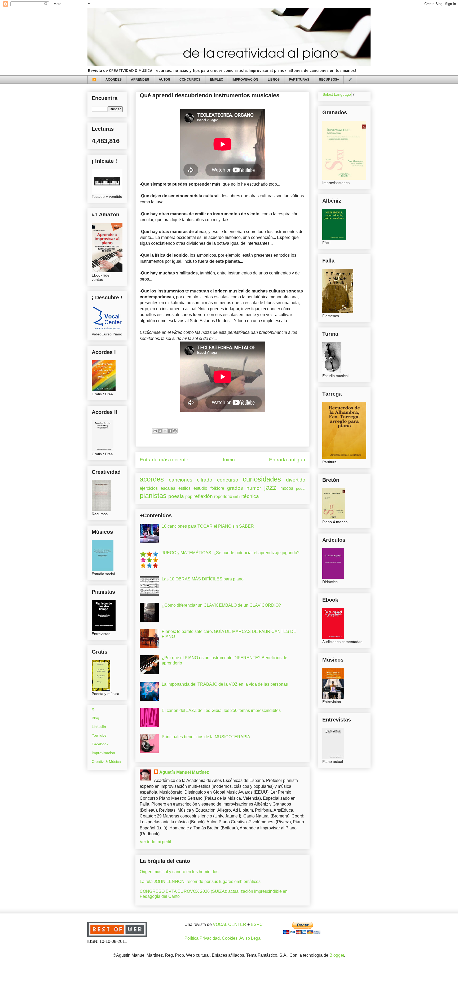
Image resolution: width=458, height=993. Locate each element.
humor (253, 488)
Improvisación (103, 753)
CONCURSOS (189, 79)
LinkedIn (99, 726)
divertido (295, 480)
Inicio (229, 459)
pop (188, 496)
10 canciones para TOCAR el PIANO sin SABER (208, 526)
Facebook (100, 744)
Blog (95, 718)
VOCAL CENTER (229, 924)
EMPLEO (216, 79)
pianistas (153, 495)
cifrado (204, 480)
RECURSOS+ (329, 79)
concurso (227, 480)
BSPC (257, 924)
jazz (270, 487)
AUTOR (164, 79)
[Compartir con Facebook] (170, 431)
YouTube (99, 735)
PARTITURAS (299, 79)
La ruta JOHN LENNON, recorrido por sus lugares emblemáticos (200, 881)
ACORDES (113, 79)
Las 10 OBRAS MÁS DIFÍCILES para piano (203, 579)
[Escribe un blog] (159, 431)
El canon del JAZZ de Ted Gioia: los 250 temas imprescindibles (221, 710)
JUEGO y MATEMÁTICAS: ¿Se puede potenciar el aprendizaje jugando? (231, 552)
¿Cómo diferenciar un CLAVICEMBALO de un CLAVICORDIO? (221, 605)
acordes (152, 479)
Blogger (336, 955)
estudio (200, 488)
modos (286, 488)
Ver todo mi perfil (155, 841)
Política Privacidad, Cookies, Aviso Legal (223, 938)
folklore (217, 488)
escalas (168, 488)
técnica (251, 496)
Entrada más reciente (164, 459)
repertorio (223, 496)
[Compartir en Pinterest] (175, 431)
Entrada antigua (287, 459)
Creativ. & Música (106, 761)
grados (235, 488)
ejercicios (149, 488)
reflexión (203, 496)
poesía (176, 496)
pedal (300, 488)
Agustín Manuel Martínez (184, 772)
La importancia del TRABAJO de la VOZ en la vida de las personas (225, 684)
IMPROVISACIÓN (245, 79)
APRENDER (140, 79)
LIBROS (274, 79)
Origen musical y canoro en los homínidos (179, 871)
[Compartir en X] (165, 431)
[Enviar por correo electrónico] (154, 431)
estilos (184, 488)
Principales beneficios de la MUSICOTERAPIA (206, 736)
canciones (180, 480)
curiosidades (262, 479)
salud (237, 497)
